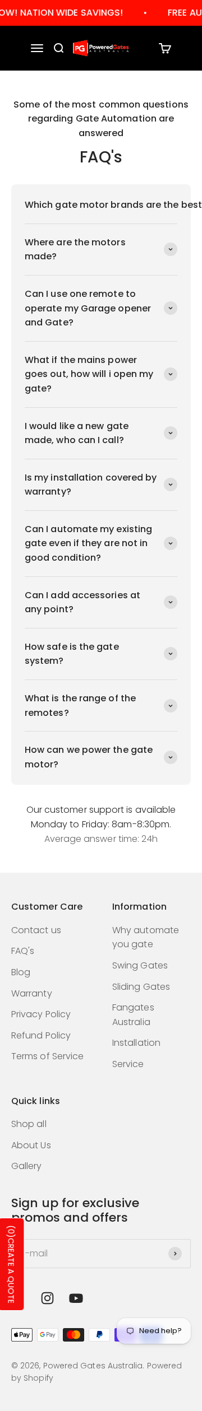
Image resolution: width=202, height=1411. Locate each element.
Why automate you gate (145, 937)
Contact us (36, 930)
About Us (31, 1145)
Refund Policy (41, 1035)
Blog (20, 972)
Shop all (29, 1123)
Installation (136, 1042)
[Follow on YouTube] (76, 1298)
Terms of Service (47, 1056)
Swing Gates (140, 965)
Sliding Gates (141, 986)
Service (128, 1064)
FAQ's (22, 950)
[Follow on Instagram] (47, 1298)
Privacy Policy (41, 1014)
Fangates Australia (133, 1014)
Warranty (31, 993)
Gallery (26, 1165)
